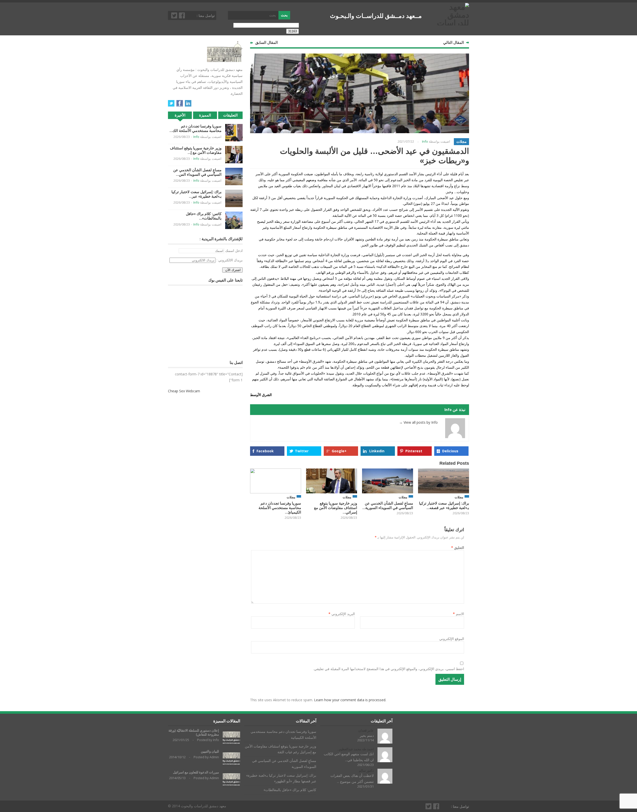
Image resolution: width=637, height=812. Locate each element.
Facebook (182, 15)
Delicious (450, 451)
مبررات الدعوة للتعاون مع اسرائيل (196, 772)
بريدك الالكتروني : (229, 260)
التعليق (457, 547)
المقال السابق (266, 42)
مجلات (461, 141)
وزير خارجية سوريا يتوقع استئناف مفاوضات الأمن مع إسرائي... (335, 508)
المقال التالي (453, 42)
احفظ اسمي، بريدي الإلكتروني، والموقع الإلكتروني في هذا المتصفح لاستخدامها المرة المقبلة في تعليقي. (388, 668)
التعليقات (230, 115)
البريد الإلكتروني (341, 613)
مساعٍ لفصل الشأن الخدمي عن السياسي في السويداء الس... (197, 172)
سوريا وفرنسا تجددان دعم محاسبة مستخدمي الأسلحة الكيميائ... (280, 508)
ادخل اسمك (234, 250)
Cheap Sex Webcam (184, 391)
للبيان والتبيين (210, 751)
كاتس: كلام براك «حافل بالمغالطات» (290, 789)
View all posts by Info (418, 422)
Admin (214, 757)
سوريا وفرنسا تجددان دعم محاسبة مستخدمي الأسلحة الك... (195, 128)
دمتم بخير (367, 735)
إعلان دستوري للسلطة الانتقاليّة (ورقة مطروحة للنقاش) (193, 732)
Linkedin (376, 451)
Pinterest (413, 451)
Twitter (174, 15)
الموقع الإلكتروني (451, 638)
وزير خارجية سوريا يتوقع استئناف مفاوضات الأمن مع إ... (195, 150)
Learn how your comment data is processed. (350, 699)
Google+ (339, 451)
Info (425, 141)
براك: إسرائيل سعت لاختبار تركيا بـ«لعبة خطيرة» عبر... (196, 194)
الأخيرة (180, 115)
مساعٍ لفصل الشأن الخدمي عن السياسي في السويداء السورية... (387, 505)
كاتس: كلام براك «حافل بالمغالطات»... (203, 216)
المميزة (205, 115)
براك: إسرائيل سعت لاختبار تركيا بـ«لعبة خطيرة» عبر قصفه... (444, 505)
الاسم (458, 613)
